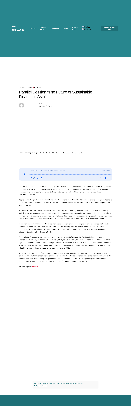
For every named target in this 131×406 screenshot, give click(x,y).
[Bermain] (24, 174)
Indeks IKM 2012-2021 (109, 28)
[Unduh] (41, 178)
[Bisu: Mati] (99, 178)
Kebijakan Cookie (40, 386)
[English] (86, 27)
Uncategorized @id (26, 87)
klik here (35, 267)
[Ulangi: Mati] (37, 178)
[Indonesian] (87, 30)
